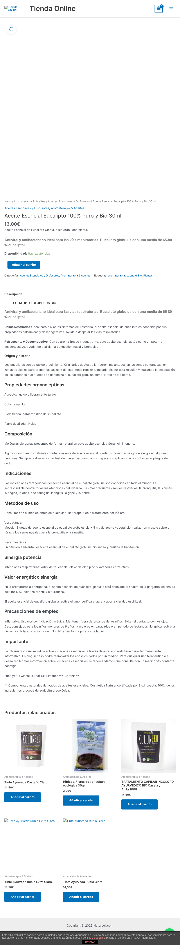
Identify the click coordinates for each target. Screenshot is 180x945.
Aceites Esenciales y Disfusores (69, 201)
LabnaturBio (134, 275)
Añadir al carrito (24, 264)
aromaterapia (116, 275)
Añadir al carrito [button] (22, 797)
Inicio (7, 201)
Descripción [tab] (13, 294)
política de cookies (94, 937)
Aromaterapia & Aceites (29, 201)
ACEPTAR (90, 942)
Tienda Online (52, 8)
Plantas (148, 275)
